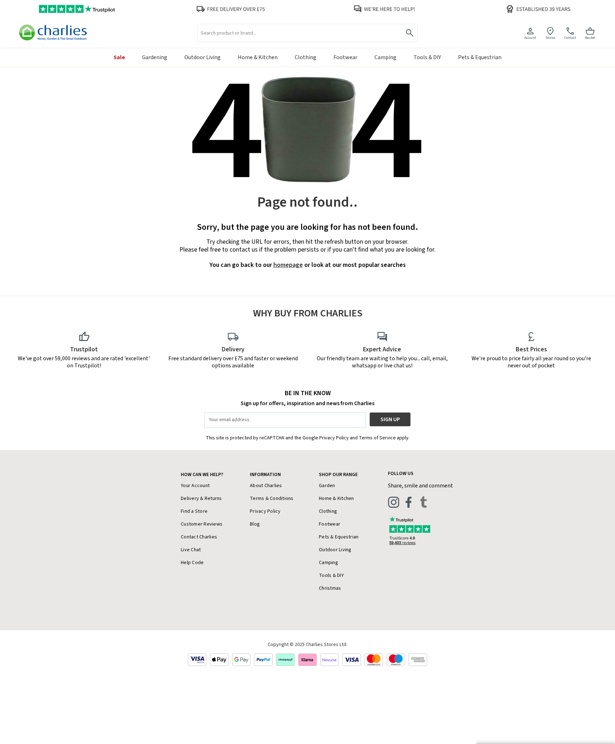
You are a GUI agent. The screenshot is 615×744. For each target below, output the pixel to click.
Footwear (329, 524)
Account (530, 37)
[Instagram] (393, 502)
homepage (288, 264)
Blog (255, 524)
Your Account (195, 485)
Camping (328, 562)
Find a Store (194, 511)
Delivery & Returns (201, 498)
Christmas (330, 588)
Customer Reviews (201, 524)
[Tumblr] (423, 502)
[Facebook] (408, 502)
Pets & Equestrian (338, 537)
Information (265, 474)
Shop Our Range (338, 474)
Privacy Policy (265, 511)
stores (550, 37)
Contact (570, 37)
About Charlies (266, 485)
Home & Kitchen (336, 498)
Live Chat (191, 549)
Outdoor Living (335, 549)
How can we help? (202, 474)
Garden (327, 485)
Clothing (328, 511)
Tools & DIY (331, 575)
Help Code (192, 562)
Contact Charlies (199, 537)
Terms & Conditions (272, 498)
